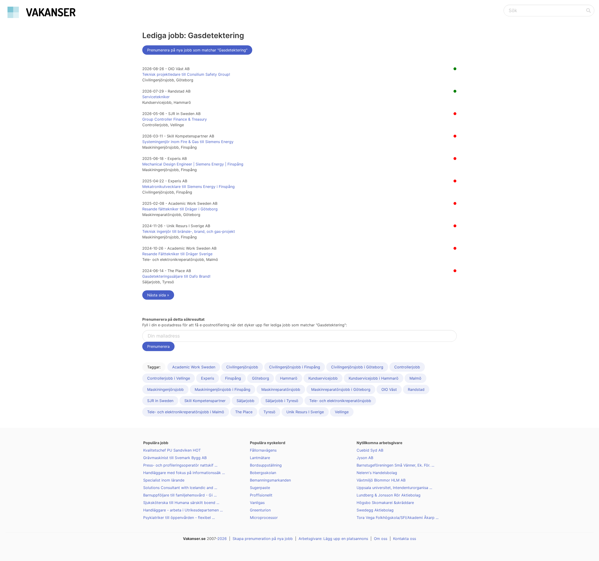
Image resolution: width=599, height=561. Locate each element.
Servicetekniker (156, 96)
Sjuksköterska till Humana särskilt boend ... (181, 502)
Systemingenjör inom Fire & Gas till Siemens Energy (188, 141)
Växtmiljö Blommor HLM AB (381, 480)
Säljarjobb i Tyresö (281, 400)
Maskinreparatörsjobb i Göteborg (340, 389)
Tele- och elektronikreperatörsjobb (340, 400)
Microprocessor (264, 517)
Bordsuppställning (266, 465)
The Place (243, 412)
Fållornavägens (263, 450)
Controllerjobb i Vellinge (168, 378)
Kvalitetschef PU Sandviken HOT (172, 450)
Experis (207, 378)
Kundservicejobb (323, 378)
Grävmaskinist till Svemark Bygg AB (175, 457)
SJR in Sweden (160, 400)
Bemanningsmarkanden (270, 480)
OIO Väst (389, 389)
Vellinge (342, 412)
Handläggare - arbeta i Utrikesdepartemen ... (183, 510)
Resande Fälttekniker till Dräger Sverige (177, 254)
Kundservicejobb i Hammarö (373, 378)
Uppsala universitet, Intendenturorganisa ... (394, 487)
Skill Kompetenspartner (205, 400)
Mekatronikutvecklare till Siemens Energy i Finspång (188, 186)
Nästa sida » (158, 295)
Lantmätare (260, 457)
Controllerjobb (407, 367)
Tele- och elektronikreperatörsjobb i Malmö (185, 412)
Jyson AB (365, 457)
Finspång (233, 378)
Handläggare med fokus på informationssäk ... (184, 472)
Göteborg (260, 378)
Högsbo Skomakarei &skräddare (385, 502)
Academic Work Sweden (193, 367)
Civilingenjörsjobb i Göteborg (357, 367)
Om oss (380, 538)
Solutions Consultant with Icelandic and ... (180, 487)
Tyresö (269, 412)
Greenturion (260, 510)
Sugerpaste (260, 487)
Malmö (415, 378)
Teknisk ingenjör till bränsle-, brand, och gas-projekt (188, 231)
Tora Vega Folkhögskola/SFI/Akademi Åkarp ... (397, 517)
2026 (222, 538)
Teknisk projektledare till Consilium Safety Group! (186, 74)
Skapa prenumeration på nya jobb (263, 538)
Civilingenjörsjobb (242, 367)
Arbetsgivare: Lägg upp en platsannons (333, 538)
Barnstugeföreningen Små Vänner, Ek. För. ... (395, 465)
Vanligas (257, 502)
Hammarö (288, 378)
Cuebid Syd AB (370, 450)
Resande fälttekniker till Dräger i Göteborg (180, 209)
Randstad (416, 389)
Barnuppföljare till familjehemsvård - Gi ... (180, 495)
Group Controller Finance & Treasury (174, 119)
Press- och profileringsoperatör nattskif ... (180, 465)
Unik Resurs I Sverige (305, 412)
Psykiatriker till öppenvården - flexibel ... (179, 517)
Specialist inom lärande (163, 480)
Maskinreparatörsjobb (280, 389)
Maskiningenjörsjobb (165, 389)
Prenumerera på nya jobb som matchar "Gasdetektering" (197, 50)
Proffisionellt (261, 495)
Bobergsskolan (263, 472)
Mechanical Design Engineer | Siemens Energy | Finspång (192, 164)
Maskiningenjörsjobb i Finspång (222, 389)
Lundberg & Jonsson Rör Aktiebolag (388, 495)
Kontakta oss (404, 538)
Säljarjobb (245, 400)
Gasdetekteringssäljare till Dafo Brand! (176, 276)
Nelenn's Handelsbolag (377, 472)
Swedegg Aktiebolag (375, 510)
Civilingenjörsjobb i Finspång (294, 367)
